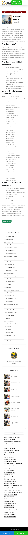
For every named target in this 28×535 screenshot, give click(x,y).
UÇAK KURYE (14, 423)
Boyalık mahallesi (9, 455)
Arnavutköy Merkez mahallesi (12, 441)
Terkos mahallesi (9, 505)
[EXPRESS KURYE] (7, 383)
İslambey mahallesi (9, 479)
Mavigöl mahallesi (9, 488)
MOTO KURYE (15, 376)
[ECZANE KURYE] (7, 396)
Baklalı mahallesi (8, 446)
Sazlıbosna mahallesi (10, 499)
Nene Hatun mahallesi (10, 494)
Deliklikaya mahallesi (10, 459)
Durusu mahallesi (9, 463)
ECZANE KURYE (15, 396)
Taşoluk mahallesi (9, 501)
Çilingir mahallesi (8, 457)
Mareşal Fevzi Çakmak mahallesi (13, 485)
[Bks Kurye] (6, 2)
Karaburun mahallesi (10, 481)
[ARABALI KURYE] (7, 403)
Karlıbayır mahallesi (9, 483)
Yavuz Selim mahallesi (10, 510)
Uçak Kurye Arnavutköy (12, 12)
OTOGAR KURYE (15, 416)
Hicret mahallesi (8, 474)
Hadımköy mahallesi (9, 468)
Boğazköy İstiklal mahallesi (11, 450)
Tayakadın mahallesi (10, 503)
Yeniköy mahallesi (9, 512)
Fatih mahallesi (19, 463)
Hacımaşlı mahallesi (9, 466)
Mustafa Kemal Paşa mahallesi (13, 492)
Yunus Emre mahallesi (10, 516)
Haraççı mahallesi (9, 470)
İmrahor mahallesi (9, 477)
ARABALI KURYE (15, 403)
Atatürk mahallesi (9, 444)
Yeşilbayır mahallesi (9, 514)
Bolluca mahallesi (9, 452)
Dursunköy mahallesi (10, 461)
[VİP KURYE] (7, 389)
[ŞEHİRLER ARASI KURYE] (7, 409)
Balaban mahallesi (9, 448)
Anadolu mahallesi (9, 439)
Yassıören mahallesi (9, 507)
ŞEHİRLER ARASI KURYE (15, 409)
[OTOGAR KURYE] (7, 416)
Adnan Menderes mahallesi (12, 437)
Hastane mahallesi (9, 472)
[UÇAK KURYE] (7, 423)
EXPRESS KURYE (15, 383)
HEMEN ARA (6, 221)
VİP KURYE (14, 389)
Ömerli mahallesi (9, 497)
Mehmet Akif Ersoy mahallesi (12, 490)
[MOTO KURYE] (7, 376)
